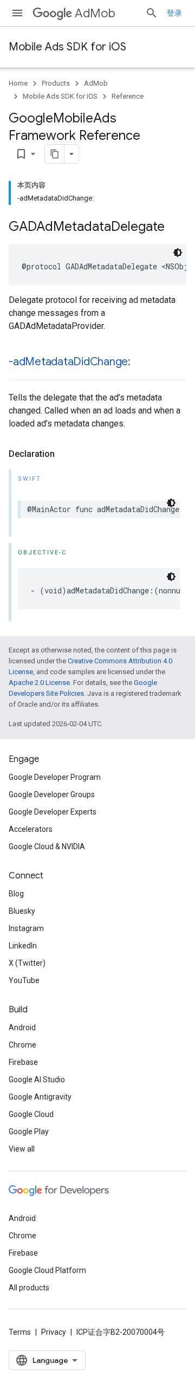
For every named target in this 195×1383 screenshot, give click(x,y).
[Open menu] (17, 13)
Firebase (23, 1062)
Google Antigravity (40, 1097)
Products (56, 83)
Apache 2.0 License (39, 682)
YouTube (24, 980)
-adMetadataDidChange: (70, 362)
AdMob (95, 13)
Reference (128, 96)
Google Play (29, 1131)
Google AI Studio (37, 1079)
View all (22, 1149)
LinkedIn (23, 945)
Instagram (26, 928)
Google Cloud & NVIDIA (47, 846)
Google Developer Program (55, 777)
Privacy (53, 1332)
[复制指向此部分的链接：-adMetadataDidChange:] (141, 362)
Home (18, 83)
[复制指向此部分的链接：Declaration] (65, 454)
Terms (20, 1332)
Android (22, 1027)
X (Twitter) (27, 963)
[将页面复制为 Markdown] (54, 154)
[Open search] (151, 13)
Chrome (22, 1045)
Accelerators (31, 829)
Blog (16, 893)
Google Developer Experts (52, 811)
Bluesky (22, 911)
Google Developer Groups (52, 794)
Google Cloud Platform (47, 1270)
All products (29, 1287)
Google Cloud (31, 1114)
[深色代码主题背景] (177, 252)
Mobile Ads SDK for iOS (67, 47)
